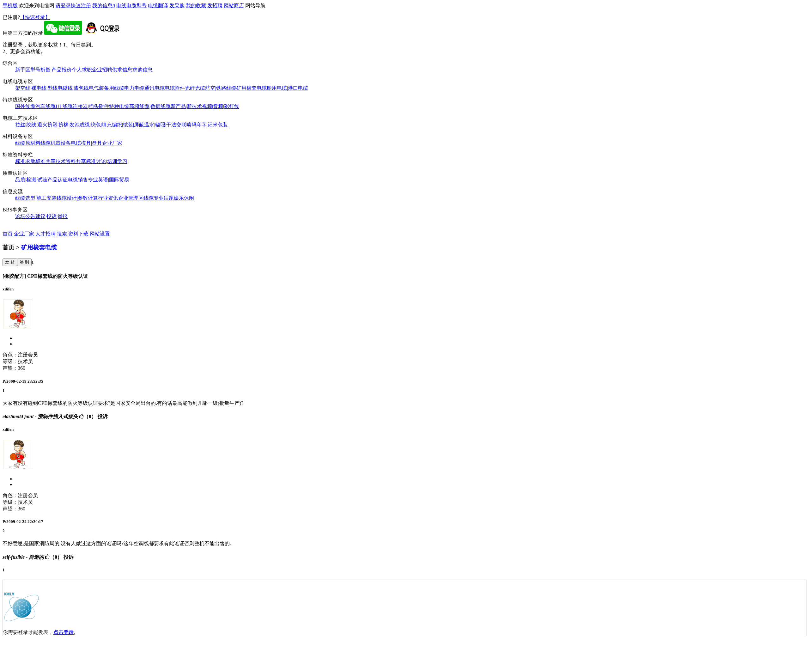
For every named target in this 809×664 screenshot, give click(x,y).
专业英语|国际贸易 (108, 179)
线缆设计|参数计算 (77, 198)
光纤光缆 (195, 88)
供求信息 (122, 69)
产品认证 (57, 179)
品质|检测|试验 (31, 179)
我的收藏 (196, 5)
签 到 (24, 262)
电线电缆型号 (131, 5)
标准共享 (45, 161)
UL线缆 (64, 106)
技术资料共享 (71, 161)
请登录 (63, 5)
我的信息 (103, 5)
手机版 (10, 5)
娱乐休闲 (184, 198)
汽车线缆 (45, 106)
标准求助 (25, 161)
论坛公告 (25, 216)
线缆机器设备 (55, 143)
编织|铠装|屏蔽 (128, 124)
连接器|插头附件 (91, 106)
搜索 (62, 233)
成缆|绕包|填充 (96, 124)
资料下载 (78, 233)
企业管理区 (130, 198)
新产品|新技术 (186, 106)
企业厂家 (112, 143)
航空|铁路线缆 (220, 88)
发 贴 (10, 262)
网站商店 (234, 5)
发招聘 (214, 5)
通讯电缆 (154, 88)
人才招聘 (45, 233)
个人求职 (82, 69)
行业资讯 (108, 198)
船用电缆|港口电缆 (287, 88)
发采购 (177, 5)
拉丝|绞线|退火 (31, 124)
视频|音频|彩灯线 (220, 106)
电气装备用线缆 (106, 88)
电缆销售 (78, 179)
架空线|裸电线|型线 (36, 88)
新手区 (22, 69)
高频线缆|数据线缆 (150, 106)
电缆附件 (175, 88)
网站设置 (100, 233)
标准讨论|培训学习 (106, 161)
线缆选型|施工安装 (36, 198)
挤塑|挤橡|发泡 (63, 124)
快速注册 (81, 5)
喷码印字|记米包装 (207, 124)
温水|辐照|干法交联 (165, 124)
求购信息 (142, 69)
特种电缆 (119, 106)
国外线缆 (25, 106)
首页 (8, 233)
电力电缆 (134, 88)
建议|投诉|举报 (51, 216)
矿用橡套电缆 (251, 88)
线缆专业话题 (158, 198)
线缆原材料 (27, 143)
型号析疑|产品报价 (51, 69)
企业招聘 (102, 69)
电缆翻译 (158, 5)
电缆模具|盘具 (86, 143)
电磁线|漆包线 (73, 88)
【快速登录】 (35, 17)
